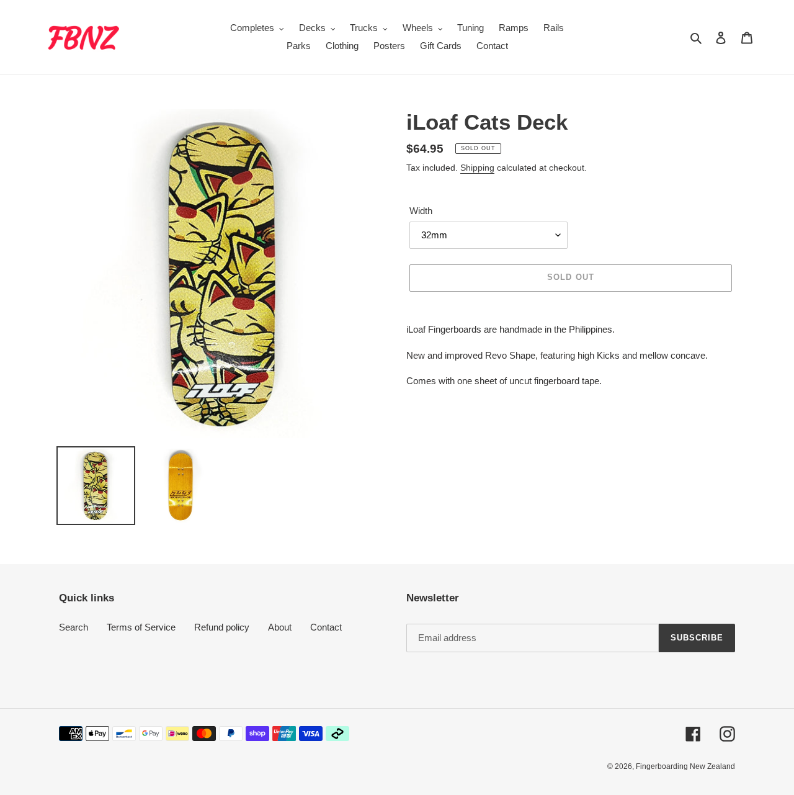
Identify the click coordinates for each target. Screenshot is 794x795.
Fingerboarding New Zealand (685, 766)
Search (73, 627)
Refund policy (221, 627)
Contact (326, 627)
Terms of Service (141, 627)
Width (420, 210)
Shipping (477, 168)
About (280, 627)
